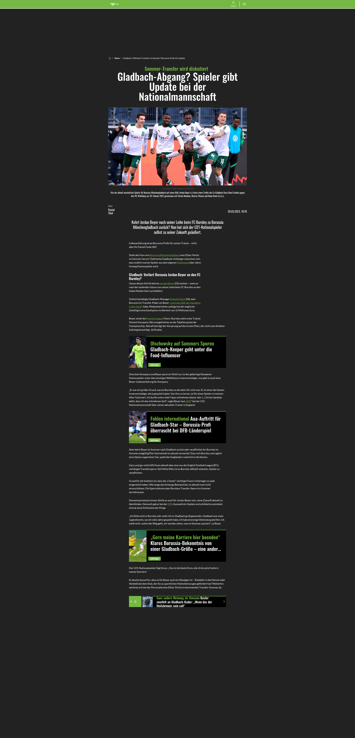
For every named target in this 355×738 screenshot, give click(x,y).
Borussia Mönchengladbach (165, 255)
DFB (170, 504)
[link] (114, 4)
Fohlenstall (183, 262)
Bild (189, 401)
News (117, 58)
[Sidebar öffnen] (244, 4)
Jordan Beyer (167, 283)
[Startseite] (109, 58)
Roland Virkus (177, 299)
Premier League (154, 318)
